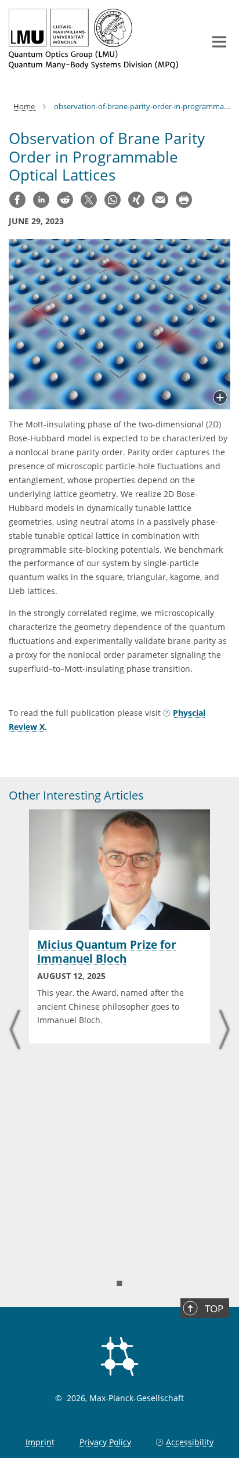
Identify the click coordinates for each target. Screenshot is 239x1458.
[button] (220, 398)
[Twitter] (88, 199)
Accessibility (189, 1442)
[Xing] (136, 199)
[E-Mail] (160, 199)
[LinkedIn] (41, 199)
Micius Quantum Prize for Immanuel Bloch (106, 951)
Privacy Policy (105, 1442)
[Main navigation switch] (219, 41)
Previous (15, 1030)
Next (224, 1030)
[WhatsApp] (112, 199)
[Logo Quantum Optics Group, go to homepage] (98, 39)
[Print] (184, 199)
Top (214, 1308)
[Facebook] (17, 199)
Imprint (40, 1442)
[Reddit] (65, 199)
